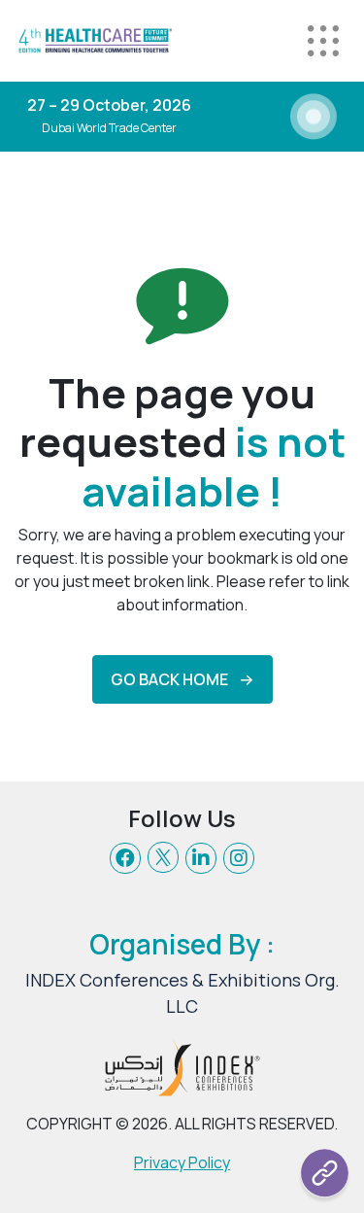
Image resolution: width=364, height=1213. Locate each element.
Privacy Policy (182, 1162)
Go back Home (169, 679)
